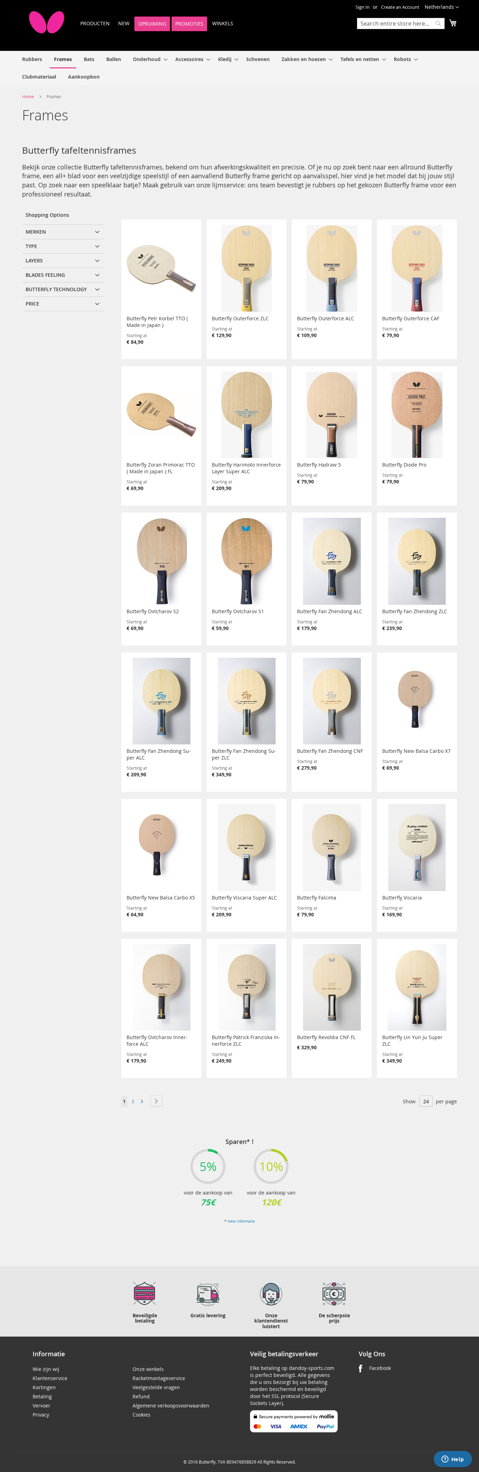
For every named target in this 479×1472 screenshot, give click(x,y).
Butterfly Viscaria (402, 897)
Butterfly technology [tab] (56, 289)
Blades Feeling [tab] (45, 275)
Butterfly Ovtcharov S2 (153, 611)
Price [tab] (32, 303)
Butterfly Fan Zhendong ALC (329, 611)
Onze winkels (148, 1369)
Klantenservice (50, 1378)
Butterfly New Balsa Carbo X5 (161, 897)
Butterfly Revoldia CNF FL (326, 1037)
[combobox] (401, 23)
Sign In (363, 7)
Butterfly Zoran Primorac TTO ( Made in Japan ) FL (161, 468)
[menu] (239, 68)
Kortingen (44, 1387)
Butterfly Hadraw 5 (319, 464)
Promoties (189, 23)
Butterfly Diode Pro (404, 464)
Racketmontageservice (159, 1378)
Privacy (41, 1414)
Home (28, 96)
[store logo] (46, 22)
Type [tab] (31, 246)
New (123, 23)
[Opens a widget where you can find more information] (452, 1459)
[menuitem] (32, 59)
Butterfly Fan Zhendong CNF (330, 751)
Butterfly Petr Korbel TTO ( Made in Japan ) (157, 321)
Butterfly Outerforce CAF (410, 318)
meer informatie (241, 1221)
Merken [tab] (36, 231)
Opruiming (152, 23)
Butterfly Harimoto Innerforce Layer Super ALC (246, 468)
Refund (141, 1396)
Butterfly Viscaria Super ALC (244, 897)
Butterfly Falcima (316, 897)
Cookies (141, 1414)
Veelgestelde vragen (156, 1387)
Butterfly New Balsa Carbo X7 (416, 751)
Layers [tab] (34, 260)
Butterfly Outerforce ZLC (240, 318)
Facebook (380, 1368)
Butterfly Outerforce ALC (325, 318)
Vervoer (41, 1405)
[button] (442, 7)
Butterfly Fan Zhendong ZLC (414, 611)
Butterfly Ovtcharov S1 (238, 611)
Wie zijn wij (46, 1369)
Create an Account (400, 7)
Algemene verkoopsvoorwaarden (171, 1405)
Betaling (42, 1396)
